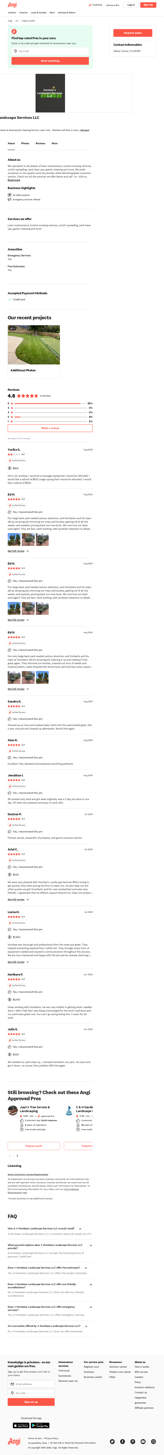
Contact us (141, 1392)
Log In (131, 4)
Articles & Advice (66, 12)
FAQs (112, 1377)
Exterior (23, 12)
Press (138, 1382)
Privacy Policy (51, 1438)
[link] (34, 1119)
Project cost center (120, 1371)
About (11, 143)
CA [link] (17, 20)
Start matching (50, 60)
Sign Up (148, 4)
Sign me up (31, 1402)
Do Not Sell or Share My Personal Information (73, 1442)
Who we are (141, 1371)
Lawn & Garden (38, 12)
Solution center (118, 1366)
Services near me (68, 1380)
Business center (93, 1377)
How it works (142, 1366)
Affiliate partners (144, 1407)
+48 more (84, 130)
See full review (16, 551)
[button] (34, 351)
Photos (25, 143)
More (52, 12)
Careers (139, 1377)
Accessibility (37, 1443)
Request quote (34, 1146)
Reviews (40, 143)
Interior (12, 12)
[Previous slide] (10, 1156)
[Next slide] (17, 1156)
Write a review (50, 428)
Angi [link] (10, 20)
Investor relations (145, 1387)
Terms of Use (34, 1438)
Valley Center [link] (28, 20)
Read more (14, 180)
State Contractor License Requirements (28, 1174)
